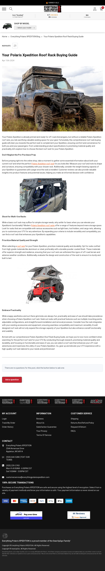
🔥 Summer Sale (52, 3)
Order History (7, 427)
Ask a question (12, 380)
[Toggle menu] (4, 9)
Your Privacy (41, 431)
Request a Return (78, 427)
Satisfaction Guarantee (46, 427)
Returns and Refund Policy (82, 423)
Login (4, 419)
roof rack (21, 246)
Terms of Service (43, 435)
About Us (40, 423)
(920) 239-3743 (13, 465)
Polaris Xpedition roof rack (42, 164)
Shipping (74, 419)
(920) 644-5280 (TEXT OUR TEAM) (18, 458)
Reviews (40, 419)
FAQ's (73, 431)
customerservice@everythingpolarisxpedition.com (27, 477)
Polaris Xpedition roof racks (43, 225)
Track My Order (8, 423)
